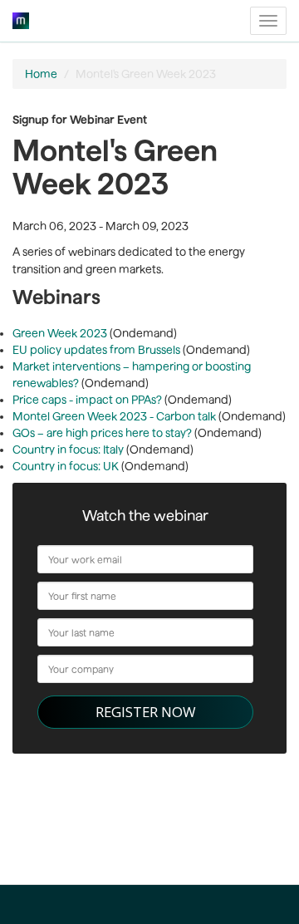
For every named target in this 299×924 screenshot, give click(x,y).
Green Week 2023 (61, 333)
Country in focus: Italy (68, 449)
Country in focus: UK (65, 466)
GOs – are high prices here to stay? (102, 433)
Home (41, 74)
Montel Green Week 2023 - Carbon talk (114, 416)
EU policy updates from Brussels (96, 349)
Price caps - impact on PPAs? (87, 399)
